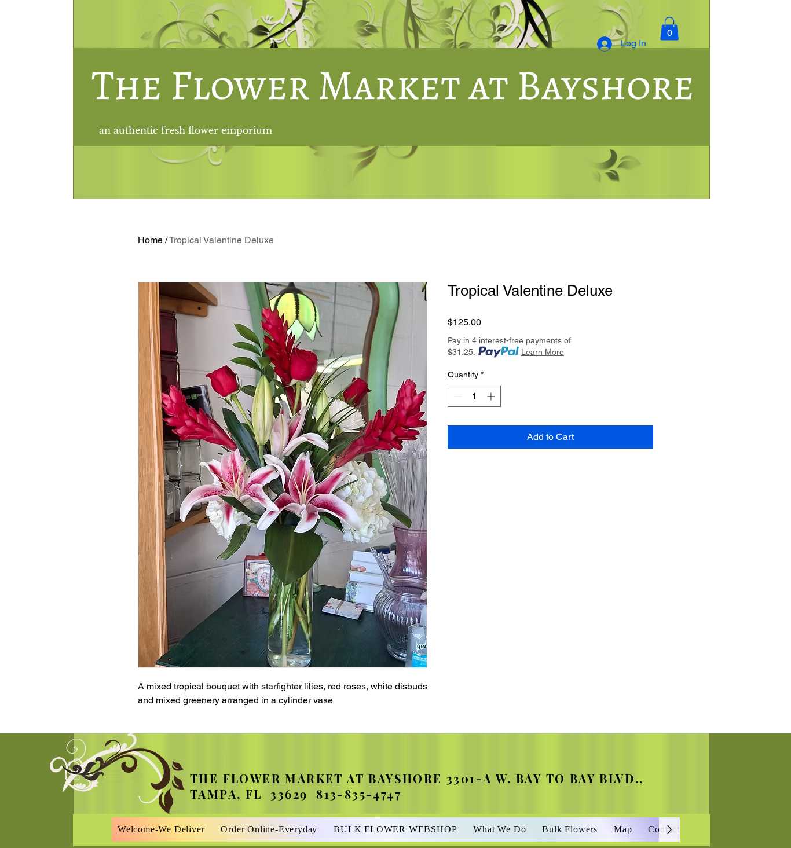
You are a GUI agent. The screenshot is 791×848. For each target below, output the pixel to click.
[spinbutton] (474, 396)
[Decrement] (456, 396)
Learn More (542, 352)
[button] (669, 29)
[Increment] (492, 396)
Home (150, 239)
